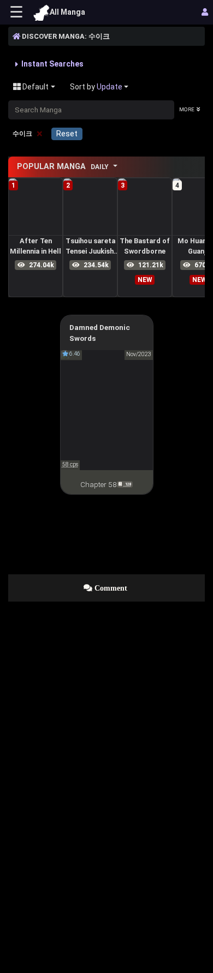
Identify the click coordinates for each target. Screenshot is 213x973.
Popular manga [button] (63, 166)
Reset (67, 133)
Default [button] (35, 86)
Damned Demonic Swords (99, 333)
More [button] (186, 109)
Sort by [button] (96, 86)
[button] (49, 64)
